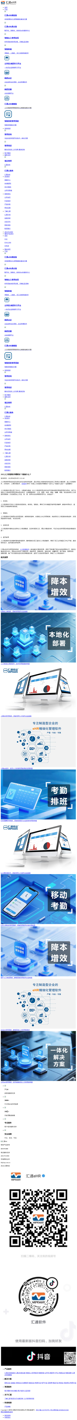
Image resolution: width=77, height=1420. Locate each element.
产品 (6, 9)
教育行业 (73, 1383)
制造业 (61, 1383)
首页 (6, 7)
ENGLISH (8, 242)
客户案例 (8, 153)
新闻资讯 (8, 194)
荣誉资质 (8, 225)
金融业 (13, 1383)
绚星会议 (62, 1373)
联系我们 (8, 228)
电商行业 (38, 1383)
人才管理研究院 (29, 1398)
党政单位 (67, 1383)
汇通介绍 (8, 214)
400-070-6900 (9, 232)
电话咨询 (8, 1415)
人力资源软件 (24, 549)
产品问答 (8, 204)
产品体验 (8, 1406)
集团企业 (32, 1383)
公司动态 (8, 197)
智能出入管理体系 (32, 1373)
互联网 (50, 1383)
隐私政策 (10, 1412)
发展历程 (8, 218)
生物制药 (25, 1383)
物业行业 (56, 1383)
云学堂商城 (8, 190)
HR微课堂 (8, 183)
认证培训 (27, 1391)
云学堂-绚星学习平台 (52, 1373)
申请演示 (8, 1417)
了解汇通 (8, 211)
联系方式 (14, 1398)
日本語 (7, 246)
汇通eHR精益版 (10, 1373)
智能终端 (41, 1373)
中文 (6, 239)
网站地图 (4, 1412)
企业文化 (8, 221)
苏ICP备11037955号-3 (43, 1410)
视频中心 (8, 180)
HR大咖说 (8, 187)
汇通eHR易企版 (20, 1373)
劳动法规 (8, 208)
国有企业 (8, 1383)
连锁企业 (19, 1383)
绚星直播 (68, 1373)
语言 (6, 235)
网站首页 (8, 249)
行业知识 (8, 201)
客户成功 (21, 1391)
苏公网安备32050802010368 (60, 1410)
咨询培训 (8, 128)
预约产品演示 (9, 234)
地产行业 (44, 1383)
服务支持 (8, 155)
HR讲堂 (7, 176)
